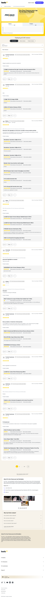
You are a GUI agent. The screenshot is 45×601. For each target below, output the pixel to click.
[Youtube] (7, 583)
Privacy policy (3, 589)
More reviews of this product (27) (16, 141)
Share (9, 79)
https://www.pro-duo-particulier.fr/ (25, 13)
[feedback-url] (6, 58)
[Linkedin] (10, 583)
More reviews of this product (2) (16, 300)
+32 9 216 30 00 (8, 487)
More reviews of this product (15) (16, 373)
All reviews (14, 40)
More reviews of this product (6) (16, 71)
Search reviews (31, 2)
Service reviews (22, 40)
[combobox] (22, 45)
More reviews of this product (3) (16, 224)
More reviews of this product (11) (16, 180)
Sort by (3, 44)
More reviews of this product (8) (16, 188)
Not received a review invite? (22, 474)
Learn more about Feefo (9, 526)
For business (38, 2)
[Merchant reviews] (9, 15)
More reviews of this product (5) (16, 108)
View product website (27, 71)
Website (7, 492)
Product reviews (31, 40)
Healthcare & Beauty (7, 6)
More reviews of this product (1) (16, 172)
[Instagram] (12, 583)
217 (24, 466)
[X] (4, 583)
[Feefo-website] (4, 3)
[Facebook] (2, 583)
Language (6, 576)
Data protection (3, 591)
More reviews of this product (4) (16, 401)
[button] (22, 45)
